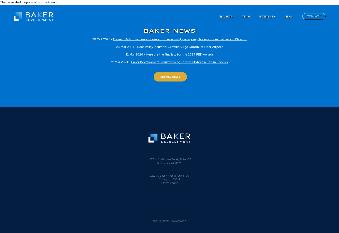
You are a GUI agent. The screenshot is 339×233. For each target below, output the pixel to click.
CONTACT (314, 16)
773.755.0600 (169, 183)
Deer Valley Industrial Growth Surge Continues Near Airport (180, 47)
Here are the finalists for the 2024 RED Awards (179, 54)
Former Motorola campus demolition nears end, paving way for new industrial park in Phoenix (180, 39)
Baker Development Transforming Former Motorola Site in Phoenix (179, 62)
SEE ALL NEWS (170, 76)
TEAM (246, 16)
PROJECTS (226, 16)
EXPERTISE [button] (266, 16)
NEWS (289, 16)
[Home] (66, 16)
